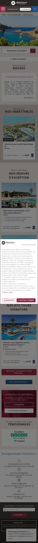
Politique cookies (7, 292)
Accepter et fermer (26, 300)
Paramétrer (9, 300)
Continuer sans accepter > (29, 244)
